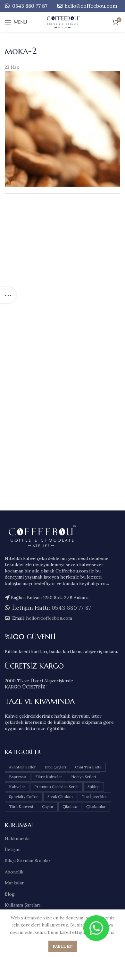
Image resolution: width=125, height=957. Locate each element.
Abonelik (14, 872)
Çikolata (70, 806)
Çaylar (48, 806)
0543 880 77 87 (29, 6)
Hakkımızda (17, 838)
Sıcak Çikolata (60, 796)
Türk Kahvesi (21, 806)
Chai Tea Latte (88, 767)
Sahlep (94, 786)
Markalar (14, 883)
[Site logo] (63, 22)
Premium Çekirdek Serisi (56, 786)
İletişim (13, 849)
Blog (10, 894)
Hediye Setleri (83, 776)
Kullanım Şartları (22, 905)
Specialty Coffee (23, 796)
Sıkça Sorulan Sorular (28, 861)
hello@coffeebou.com (90, 6)
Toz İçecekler (94, 796)
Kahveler (17, 786)
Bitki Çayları (55, 767)
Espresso (17, 776)
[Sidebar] (8, 295)
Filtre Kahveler (48, 776)
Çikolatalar (96, 806)
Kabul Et (62, 946)
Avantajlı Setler (22, 767)
